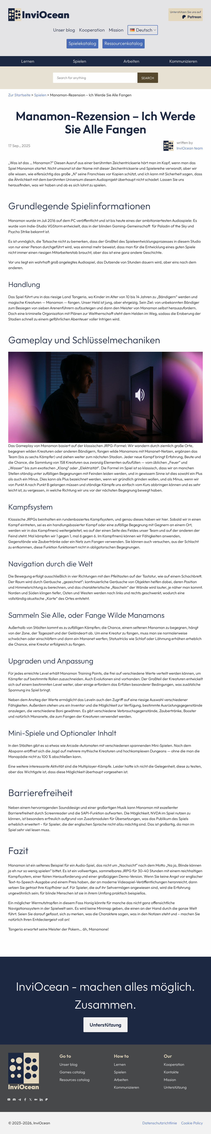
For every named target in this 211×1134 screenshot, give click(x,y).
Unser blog (64, 30)
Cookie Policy (192, 1123)
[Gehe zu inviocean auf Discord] (14, 1099)
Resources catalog (74, 1079)
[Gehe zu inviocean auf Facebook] (25, 1099)
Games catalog (72, 1072)
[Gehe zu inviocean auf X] (30, 1099)
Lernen (27, 61)
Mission (116, 30)
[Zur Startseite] (39, 14)
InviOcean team (190, 148)
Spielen (79, 61)
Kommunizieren (183, 61)
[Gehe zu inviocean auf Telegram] (19, 1099)
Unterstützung (105, 1025)
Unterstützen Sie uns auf (185, 14)
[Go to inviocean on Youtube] (9, 1099)
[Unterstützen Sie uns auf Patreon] (46, 1099)
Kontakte (171, 1072)
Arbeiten (131, 61)
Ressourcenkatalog (123, 43)
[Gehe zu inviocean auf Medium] (36, 1099)
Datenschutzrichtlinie (159, 1123)
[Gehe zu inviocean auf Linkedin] (41, 1099)
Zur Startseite (19, 95)
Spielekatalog (82, 43)
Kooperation (92, 30)
